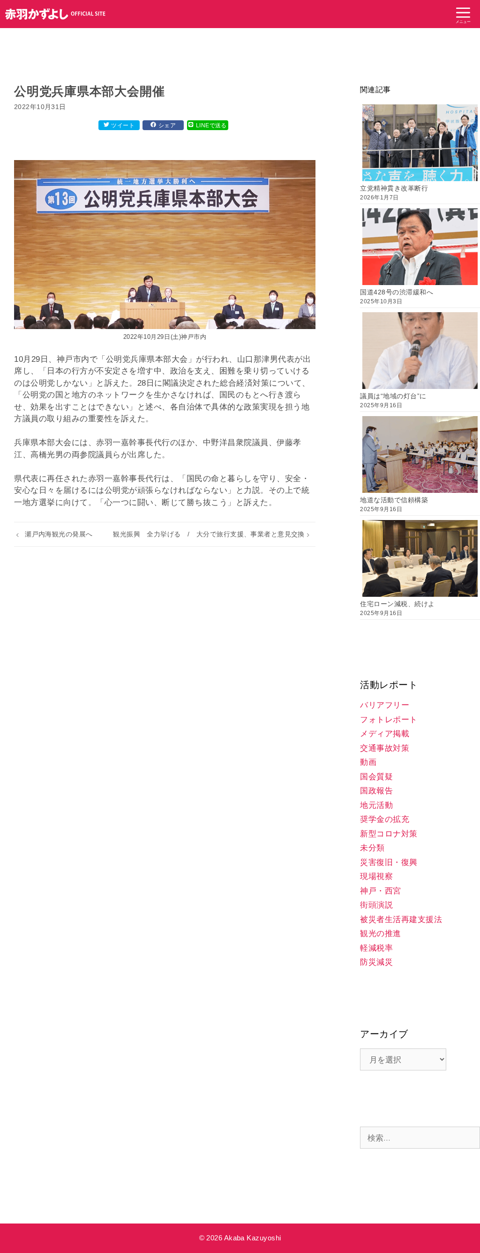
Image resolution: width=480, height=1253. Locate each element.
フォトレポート (389, 719)
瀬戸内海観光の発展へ (58, 534)
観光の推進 (380, 933)
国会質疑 (376, 776)
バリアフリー (384, 705)
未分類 (372, 847)
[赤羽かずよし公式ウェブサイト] (55, 14)
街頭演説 (376, 905)
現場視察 (376, 876)
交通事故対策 (384, 748)
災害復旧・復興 (389, 862)
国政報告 (376, 790)
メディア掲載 (384, 733)
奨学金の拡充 (384, 819)
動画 (368, 762)
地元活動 (376, 805)
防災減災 (376, 962)
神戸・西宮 (380, 891)
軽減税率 (376, 948)
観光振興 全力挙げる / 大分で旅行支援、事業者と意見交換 (209, 534)
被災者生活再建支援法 (401, 919)
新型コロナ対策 (389, 833)
